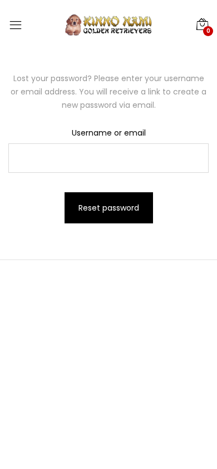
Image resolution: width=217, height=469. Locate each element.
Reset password (108, 207)
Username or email (109, 132)
